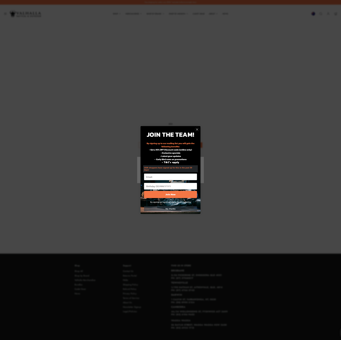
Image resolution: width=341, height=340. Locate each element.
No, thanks (170, 208)
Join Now (170, 194)
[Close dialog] (197, 129)
